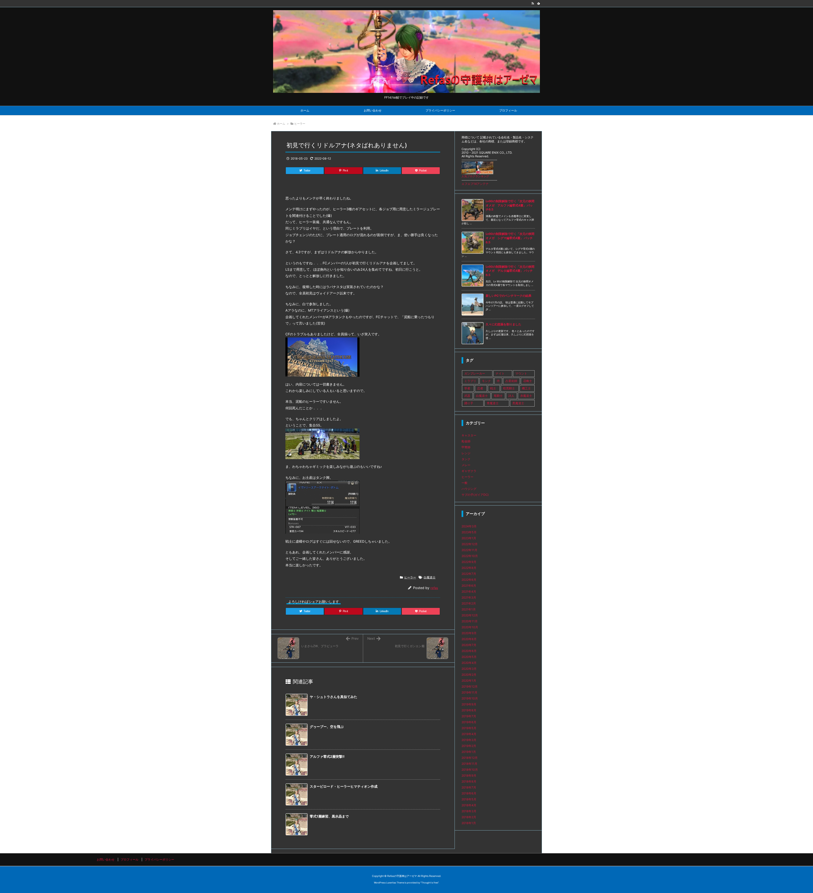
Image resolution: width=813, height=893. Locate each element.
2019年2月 (469, 746)
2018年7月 (469, 787)
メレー (466, 465)
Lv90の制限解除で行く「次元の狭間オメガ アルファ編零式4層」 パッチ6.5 (510, 205)
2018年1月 (469, 823)
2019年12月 (470, 686)
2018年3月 (469, 811)
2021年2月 (469, 603)
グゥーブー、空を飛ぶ (327, 726)
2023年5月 (469, 532)
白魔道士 (430, 577)
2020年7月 (469, 645)
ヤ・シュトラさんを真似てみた (333, 697)
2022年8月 (469, 568)
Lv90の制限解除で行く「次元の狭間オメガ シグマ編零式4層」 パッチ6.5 (510, 238)
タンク (466, 459)
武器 (467, 395)
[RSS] (533, 3)
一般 (464, 483)
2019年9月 (469, 704)
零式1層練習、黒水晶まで (329, 816)
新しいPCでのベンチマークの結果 (508, 295)
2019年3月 (469, 740)
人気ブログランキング (475, 176)
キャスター (469, 435)
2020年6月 (469, 651)
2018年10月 (470, 769)
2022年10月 (470, 556)
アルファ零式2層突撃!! (327, 756)
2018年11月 (469, 763)
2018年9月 (469, 775)
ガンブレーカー (474, 373)
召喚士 (527, 381)
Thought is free (429, 882)
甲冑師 (466, 447)
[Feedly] (539, 3)
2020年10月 (470, 627)
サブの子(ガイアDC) (475, 494)
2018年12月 (470, 757)
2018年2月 (469, 817)
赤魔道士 (526, 395)
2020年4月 (469, 663)
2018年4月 (469, 805)
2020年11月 (470, 621)
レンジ (466, 453)
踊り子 (468, 403)
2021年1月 (469, 609)
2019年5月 (469, 728)
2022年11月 (469, 550)
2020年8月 (469, 639)
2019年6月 (469, 722)
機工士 (526, 388)
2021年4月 (469, 591)
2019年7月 (469, 716)
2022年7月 (469, 573)
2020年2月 (469, 674)
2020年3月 (469, 668)
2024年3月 (469, 526)
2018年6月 (469, 793)
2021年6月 (469, 585)
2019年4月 (469, 734)
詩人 (511, 395)
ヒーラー (299, 123)
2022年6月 (469, 579)
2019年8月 (469, 710)
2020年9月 (469, 633)
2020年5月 (469, 657)
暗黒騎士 (509, 388)
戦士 (493, 388)
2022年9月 (469, 562)
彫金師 (466, 441)
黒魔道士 (518, 403)
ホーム (281, 123)
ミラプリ (470, 381)
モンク (486, 381)
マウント (521, 373)
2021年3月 (469, 597)
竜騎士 (498, 395)
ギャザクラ (469, 471)
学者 (467, 388)
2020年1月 (469, 680)
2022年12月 (470, 544)
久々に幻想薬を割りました (503, 324)
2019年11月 (469, 692)
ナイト (500, 373)
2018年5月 (469, 799)
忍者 (480, 388)
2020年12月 (470, 615)
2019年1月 (469, 752)
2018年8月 (469, 781)
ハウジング (469, 488)
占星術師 (511, 381)
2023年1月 (469, 538)
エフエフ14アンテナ (475, 183)
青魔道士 (493, 403)
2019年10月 (470, 698)
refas (434, 588)
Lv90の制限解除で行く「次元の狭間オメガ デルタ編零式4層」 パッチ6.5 (510, 271)
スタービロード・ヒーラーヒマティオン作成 (343, 786)
